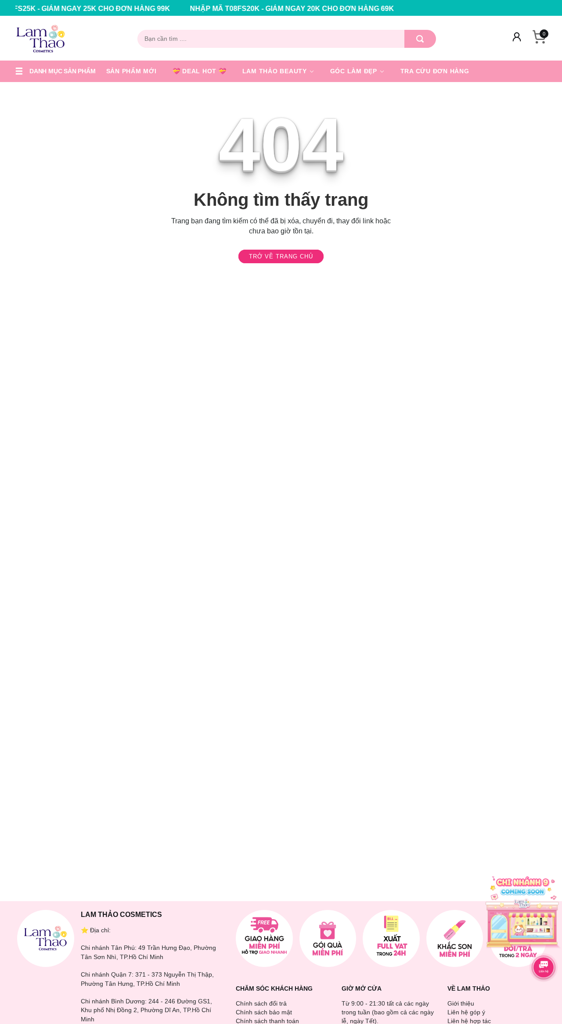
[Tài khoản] (517, 38)
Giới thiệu (460, 1003)
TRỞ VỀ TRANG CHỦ (281, 256)
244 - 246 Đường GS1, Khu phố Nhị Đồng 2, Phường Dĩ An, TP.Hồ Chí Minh (146, 1010)
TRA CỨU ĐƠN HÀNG (434, 71)
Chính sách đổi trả (261, 1003)
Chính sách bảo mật (264, 1012)
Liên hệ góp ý (466, 1012)
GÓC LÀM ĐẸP (354, 71)
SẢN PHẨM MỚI (131, 71)
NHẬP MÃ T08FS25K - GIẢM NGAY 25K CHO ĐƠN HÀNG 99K (243, 8)
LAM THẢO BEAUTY (275, 71)
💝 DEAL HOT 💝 (200, 71)
